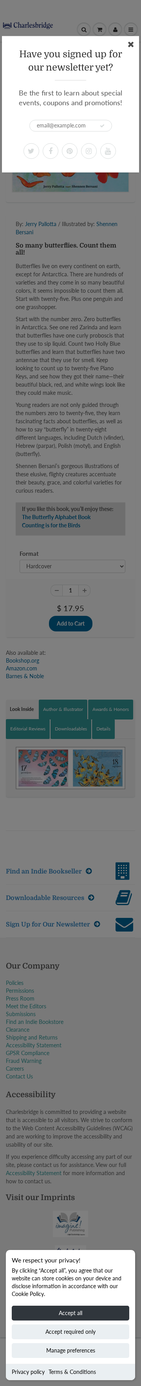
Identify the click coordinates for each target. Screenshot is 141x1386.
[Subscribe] (102, 126)
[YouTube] (108, 151)
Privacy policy (28, 1371)
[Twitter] (31, 151)
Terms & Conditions (72, 1371)
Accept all (70, 1313)
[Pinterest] (70, 151)
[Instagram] (89, 151)
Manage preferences (70, 1350)
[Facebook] (50, 151)
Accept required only (70, 1331)
